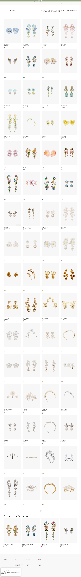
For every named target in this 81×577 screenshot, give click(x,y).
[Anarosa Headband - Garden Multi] (69, 396)
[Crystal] (62, 169)
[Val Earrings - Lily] (50, 123)
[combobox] (75, 16)
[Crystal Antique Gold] (43, 107)
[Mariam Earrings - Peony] (69, 31)
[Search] (62, 3)
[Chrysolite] (62, 107)
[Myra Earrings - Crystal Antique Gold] (69, 274)
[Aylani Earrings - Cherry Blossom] (12, 153)
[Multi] (24, 77)
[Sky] (42, 107)
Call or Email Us (40, 561)
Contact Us (16, 561)
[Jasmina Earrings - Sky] (50, 92)
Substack (27, 565)
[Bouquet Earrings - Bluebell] (31, 61)
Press (4, 564)
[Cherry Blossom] (4, 169)
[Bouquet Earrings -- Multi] (12, 530)
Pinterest (27, 564)
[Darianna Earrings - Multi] (69, 153)
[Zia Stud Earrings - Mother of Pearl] (12, 365)
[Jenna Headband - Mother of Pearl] (69, 335)
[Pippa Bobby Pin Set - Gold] (50, 305)
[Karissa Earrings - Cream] (12, 244)
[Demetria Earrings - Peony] (50, 153)
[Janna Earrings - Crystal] (12, 427)
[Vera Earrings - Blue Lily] (31, 92)
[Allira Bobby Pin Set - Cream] (69, 365)
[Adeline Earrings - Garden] (50, 31)
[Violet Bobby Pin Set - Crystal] (12, 457)
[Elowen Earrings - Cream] (69, 244)
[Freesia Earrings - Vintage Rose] (69, 61)
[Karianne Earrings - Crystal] (69, 457)
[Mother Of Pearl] (4, 351)
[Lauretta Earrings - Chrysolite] (69, 92)
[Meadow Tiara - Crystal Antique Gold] (50, 488)
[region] (40, 1)
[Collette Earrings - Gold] (50, 274)
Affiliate (27, 566)
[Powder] (43, 77)
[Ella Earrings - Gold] (12, 305)
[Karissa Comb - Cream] (69, 488)
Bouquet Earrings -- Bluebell (27, 544)
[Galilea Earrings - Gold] (31, 305)
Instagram (27, 561)
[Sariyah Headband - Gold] (31, 274)
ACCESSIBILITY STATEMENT (40, 0)
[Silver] (5, 290)
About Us (5, 561)
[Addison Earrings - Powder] (12, 92)
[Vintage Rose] (5, 77)
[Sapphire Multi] (42, 199)
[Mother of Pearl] (23, 260)
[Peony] (42, 77)
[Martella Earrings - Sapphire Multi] (50, 183)
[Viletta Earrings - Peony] (50, 61)
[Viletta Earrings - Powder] (12, 31)
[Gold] (4, 290)
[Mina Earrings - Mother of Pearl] (31, 244)
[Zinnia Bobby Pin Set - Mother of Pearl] (31, 335)
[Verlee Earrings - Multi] (12, 183)
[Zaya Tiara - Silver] (50, 427)
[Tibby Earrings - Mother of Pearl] (50, 335)
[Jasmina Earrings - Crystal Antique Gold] (31, 214)
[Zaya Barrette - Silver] (31, 457)
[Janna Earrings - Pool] (69, 183)
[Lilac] (63, 107)
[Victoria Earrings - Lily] (12, 123)
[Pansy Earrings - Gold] (12, 274)
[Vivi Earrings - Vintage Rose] (12, 214)
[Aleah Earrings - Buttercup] (69, 123)
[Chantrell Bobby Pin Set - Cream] (12, 396)
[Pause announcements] (80, 1)
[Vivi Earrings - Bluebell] (12, 61)
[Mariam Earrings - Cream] (69, 214)
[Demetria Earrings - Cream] (50, 244)
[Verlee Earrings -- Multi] (50, 530)
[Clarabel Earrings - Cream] (50, 214)
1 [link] (39, 510)
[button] (72, 3)
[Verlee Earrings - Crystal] (12, 488)
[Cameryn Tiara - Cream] (50, 396)
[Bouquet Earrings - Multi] (31, 153)
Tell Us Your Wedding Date (42, 564)
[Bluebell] (4, 77)
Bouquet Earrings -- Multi (8, 544)
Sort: (73, 16)
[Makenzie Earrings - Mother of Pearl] (31, 365)
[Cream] (43, 169)
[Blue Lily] (23, 107)
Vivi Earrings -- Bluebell (64, 544)
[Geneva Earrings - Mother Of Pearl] (12, 335)
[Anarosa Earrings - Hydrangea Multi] (31, 31)
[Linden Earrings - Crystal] (69, 427)
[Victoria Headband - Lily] (31, 123)
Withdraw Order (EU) (18, 565)
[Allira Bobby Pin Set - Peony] (31, 183)
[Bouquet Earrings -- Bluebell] (31, 530)
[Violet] (62, 138)
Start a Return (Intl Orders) (19, 564)
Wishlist (64, 3)
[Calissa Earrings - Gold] (50, 365)
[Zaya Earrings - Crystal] (31, 427)
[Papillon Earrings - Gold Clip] (69, 305)
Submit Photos (40, 565)
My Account (68, 3)
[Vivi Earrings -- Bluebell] (68, 530)
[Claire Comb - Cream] (31, 396)
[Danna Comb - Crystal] (31, 488)
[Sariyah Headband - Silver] (50, 457)
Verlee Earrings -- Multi (45, 544)
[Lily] (4, 138)
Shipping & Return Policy (18, 566)
